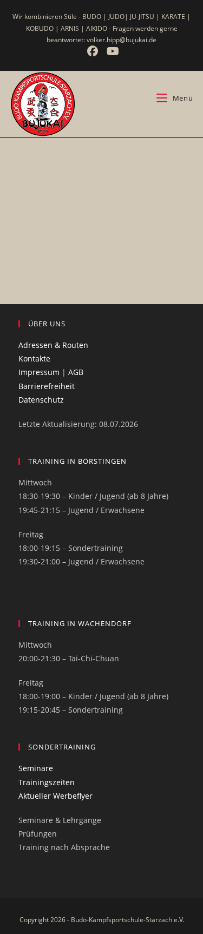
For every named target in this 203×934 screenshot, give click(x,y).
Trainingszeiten (46, 782)
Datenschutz (41, 399)
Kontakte (34, 358)
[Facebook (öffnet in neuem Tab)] (93, 51)
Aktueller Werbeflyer (55, 796)
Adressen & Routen (53, 345)
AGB (75, 372)
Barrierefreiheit (46, 386)
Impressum (39, 372)
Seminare (35, 768)
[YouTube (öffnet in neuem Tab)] (111, 51)
